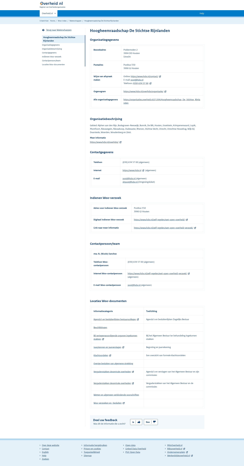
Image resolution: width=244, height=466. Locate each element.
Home (52, 21)
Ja (133, 422)
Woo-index (62, 21)
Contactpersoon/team (51, 60)
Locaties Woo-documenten (53, 64)
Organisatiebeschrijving (52, 49)
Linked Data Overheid (135, 448)
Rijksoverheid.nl (174, 448)
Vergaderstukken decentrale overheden (112, 371)
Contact (45, 448)
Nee (148, 422)
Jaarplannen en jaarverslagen (107, 347)
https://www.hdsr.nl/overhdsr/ (104, 142)
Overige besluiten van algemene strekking (113, 363)
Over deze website (50, 445)
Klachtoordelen (101, 355)
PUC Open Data (132, 452)
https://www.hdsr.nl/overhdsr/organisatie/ (143, 91)
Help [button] (202, 13)
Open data (130, 445)
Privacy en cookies (92, 448)
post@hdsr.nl (137, 79)
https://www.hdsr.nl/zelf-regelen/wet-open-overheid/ (159, 219)
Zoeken (45, 459)
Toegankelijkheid (92, 452)
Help (44, 455)
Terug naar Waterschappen (59, 30)
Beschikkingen (100, 327)
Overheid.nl (47, 14)
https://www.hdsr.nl (132, 170)
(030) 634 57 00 (140, 83)
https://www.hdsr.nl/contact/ (144, 76)
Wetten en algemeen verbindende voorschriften (116, 394)
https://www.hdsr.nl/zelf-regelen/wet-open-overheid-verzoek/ (163, 227)
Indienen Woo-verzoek (51, 56)
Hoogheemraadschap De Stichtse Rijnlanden (59, 39)
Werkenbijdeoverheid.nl (178, 455)
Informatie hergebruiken (95, 445)
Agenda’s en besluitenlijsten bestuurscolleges (115, 319)
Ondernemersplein (176, 452)
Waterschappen (75, 21)
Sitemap (88, 455)
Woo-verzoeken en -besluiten (108, 403)
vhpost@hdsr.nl (130, 182)
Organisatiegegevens (51, 45)
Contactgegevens (49, 52)
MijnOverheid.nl (174, 445)
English (45, 452)
